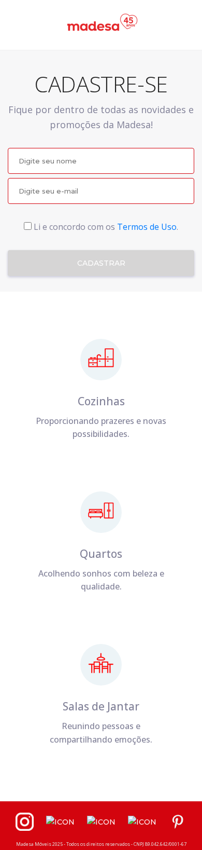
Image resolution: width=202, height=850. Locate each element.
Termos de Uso (147, 226)
